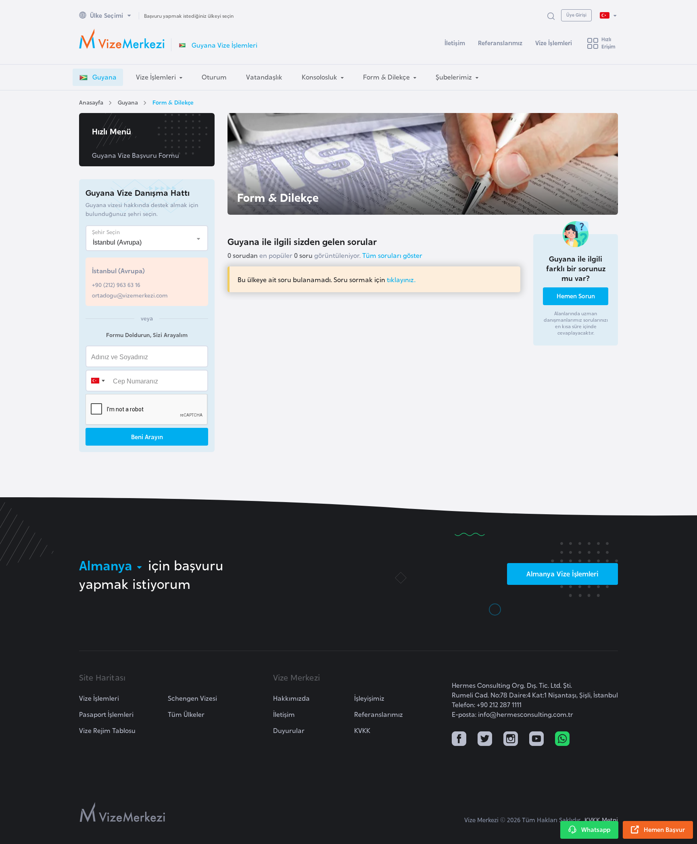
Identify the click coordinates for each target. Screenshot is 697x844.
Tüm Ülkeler (186, 714)
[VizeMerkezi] (122, 812)
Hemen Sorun (576, 295)
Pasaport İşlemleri (106, 714)
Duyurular (289, 730)
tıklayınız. (401, 279)
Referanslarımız (500, 42)
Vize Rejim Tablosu (107, 730)
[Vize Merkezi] (122, 39)
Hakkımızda (291, 698)
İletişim (454, 42)
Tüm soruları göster (392, 255)
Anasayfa (91, 102)
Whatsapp (595, 829)
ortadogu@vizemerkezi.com (130, 295)
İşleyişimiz (369, 698)
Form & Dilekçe (173, 102)
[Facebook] (459, 739)
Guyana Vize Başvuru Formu (135, 155)
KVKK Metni (601, 819)
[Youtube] (536, 739)
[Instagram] (510, 739)
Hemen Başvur (664, 829)
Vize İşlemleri (553, 42)
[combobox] (98, 381)
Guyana (128, 102)
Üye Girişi (576, 14)
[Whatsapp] (562, 739)
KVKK (362, 730)
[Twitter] (485, 739)
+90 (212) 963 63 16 (116, 284)
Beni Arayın (147, 436)
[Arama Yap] (551, 15)
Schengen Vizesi (192, 698)
